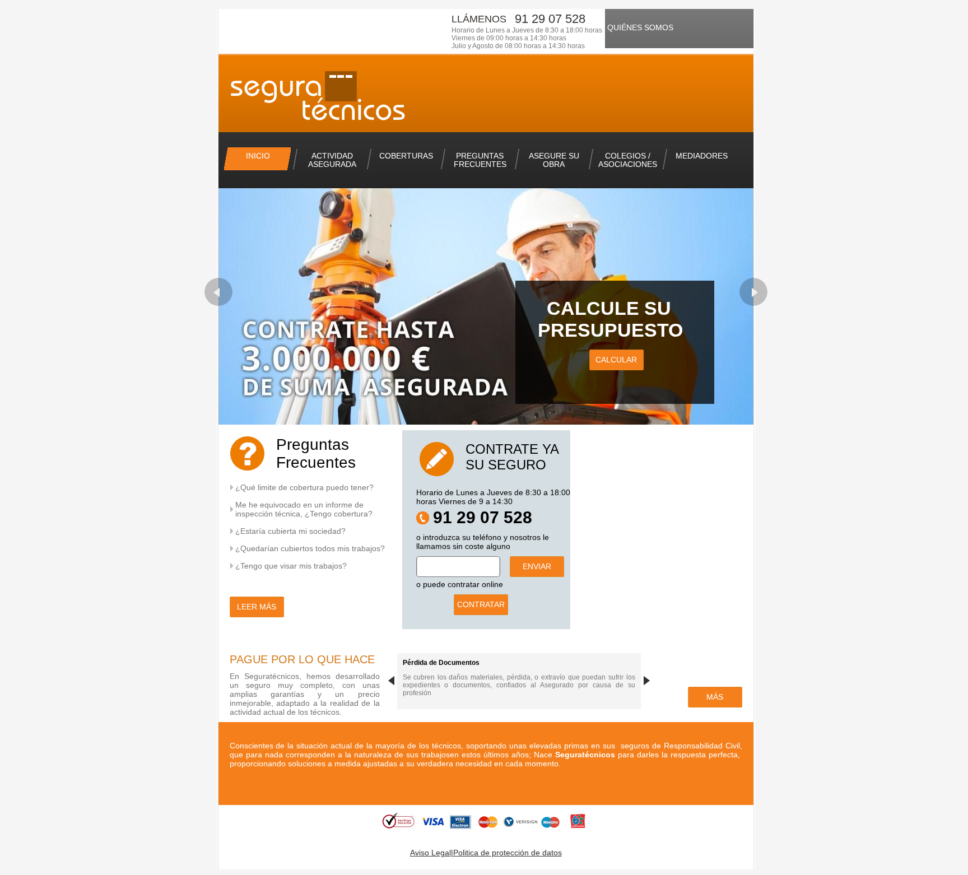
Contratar (481, 604)
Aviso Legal (430, 852)
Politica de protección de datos (507, 852)
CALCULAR (616, 359)
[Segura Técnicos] (328, 99)
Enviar (537, 566)
